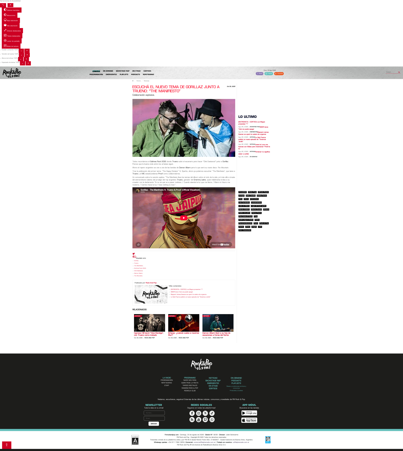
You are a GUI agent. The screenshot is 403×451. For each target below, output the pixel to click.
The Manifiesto (138, 265)
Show (248, 227)
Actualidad (242, 192)
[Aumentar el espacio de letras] (28, 63)
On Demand (253, 156)
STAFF (166, 385)
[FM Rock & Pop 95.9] (10, 73)
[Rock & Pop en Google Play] (249, 413)
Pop (255, 216)
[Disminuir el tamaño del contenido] (21, 51)
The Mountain (138, 276)
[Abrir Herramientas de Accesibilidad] (6, 445)
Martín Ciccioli (256, 209)
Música (266, 209)
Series (241, 227)
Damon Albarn (138, 273)
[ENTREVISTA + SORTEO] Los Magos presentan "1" (187, 289)
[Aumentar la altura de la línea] (26, 59)
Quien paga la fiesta (189, 383)
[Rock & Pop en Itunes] (249, 420)
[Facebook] (133, 257)
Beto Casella (250, 195)
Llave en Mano (244, 206)
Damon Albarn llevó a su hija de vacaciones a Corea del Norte (216, 334)
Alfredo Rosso (263, 192)
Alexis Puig (252, 192)
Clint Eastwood (138, 270)
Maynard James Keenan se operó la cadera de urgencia (188, 294)
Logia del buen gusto (258, 206)
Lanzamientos (256, 202)
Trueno (136, 263)
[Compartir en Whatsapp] (135, 257)
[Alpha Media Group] (135, 440)
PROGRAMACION (167, 380)
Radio (260, 73)
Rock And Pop (151, 283)
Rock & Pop (264, 223)
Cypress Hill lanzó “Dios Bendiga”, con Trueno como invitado (149, 334)
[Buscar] (399, 71)
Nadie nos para (244, 213)
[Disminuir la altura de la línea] (20, 59)
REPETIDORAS (166, 383)
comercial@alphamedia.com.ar (204, 442)
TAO (260, 227)
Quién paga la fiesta (246, 220)
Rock (256, 223)
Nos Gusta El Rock (245, 216)
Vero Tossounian (245, 230)
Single (254, 227)
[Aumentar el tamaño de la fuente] (27, 55)
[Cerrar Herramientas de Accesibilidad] (10, 5)
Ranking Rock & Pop (190, 388)
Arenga (241, 195)
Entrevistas (254, 199)
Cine (240, 199)
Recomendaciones (245, 223)
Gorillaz (136, 260)
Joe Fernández (244, 202)
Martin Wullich (244, 209)
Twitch (270, 73)
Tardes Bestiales (190, 385)
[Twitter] (133, 254)
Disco (246, 199)
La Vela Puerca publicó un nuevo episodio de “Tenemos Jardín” (191, 297)
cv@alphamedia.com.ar (241, 442)
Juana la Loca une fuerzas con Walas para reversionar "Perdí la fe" (254, 147)
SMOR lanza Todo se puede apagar (182, 292)
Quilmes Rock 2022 (140, 268)
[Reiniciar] (3, 5)
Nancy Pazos (256, 213)
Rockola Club (190, 391)
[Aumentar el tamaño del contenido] (27, 51)
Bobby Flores (261, 195)
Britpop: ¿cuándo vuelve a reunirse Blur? (183, 334)
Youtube (280, 73)
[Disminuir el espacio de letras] (22, 63)
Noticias (137, 316)
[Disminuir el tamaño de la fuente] (21, 55)
